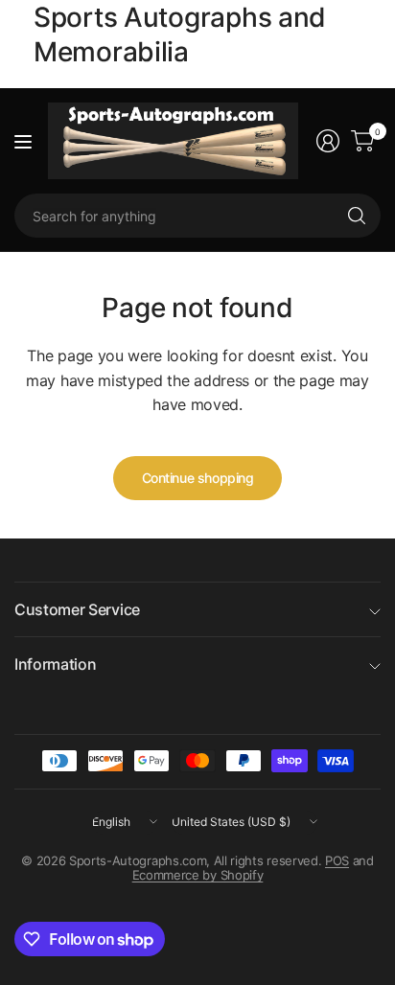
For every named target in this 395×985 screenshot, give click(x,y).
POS (337, 860)
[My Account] (328, 141)
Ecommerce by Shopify (198, 874)
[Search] (357, 216)
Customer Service (77, 609)
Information (55, 664)
